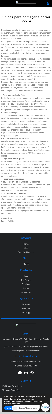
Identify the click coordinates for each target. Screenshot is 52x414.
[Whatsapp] (32, 373)
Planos (26, 264)
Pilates (26, 288)
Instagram (26, 308)
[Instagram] (26, 373)
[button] (4, 4)
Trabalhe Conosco (26, 252)
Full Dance (26, 280)
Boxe (26, 276)
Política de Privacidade (12, 386)
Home (26, 244)
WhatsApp (26, 312)
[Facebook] (20, 373)
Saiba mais (16, 403)
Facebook (26, 304)
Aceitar (9, 408)
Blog (26, 248)
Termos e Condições (11, 390)
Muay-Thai (26, 292)
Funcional (26, 284)
